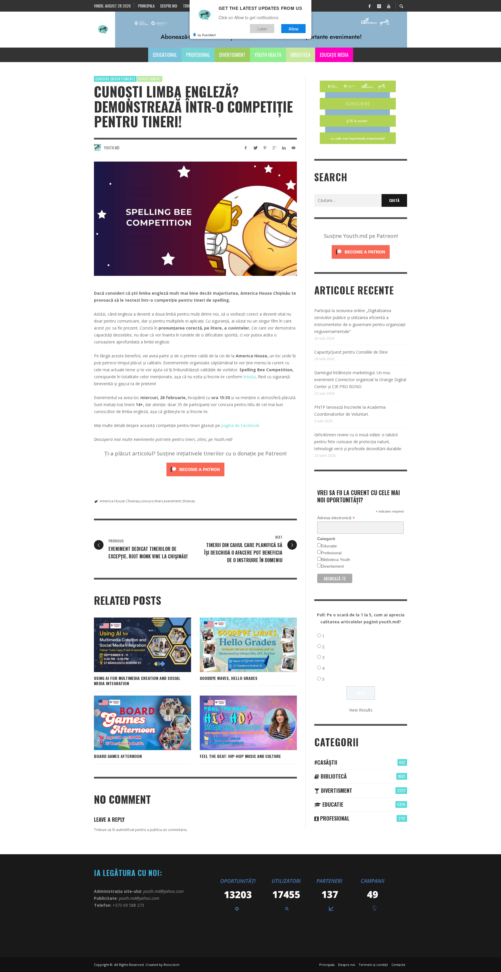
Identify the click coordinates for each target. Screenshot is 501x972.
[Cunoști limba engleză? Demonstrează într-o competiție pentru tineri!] (195, 219)
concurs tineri (152, 501)
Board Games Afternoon (118, 756)
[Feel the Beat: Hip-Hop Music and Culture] (239, 722)
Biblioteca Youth (335, 559)
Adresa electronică (336, 518)
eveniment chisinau (179, 501)
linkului (249, 376)
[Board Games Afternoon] (133, 722)
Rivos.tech (171, 964)
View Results (361, 710)
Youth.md (111, 148)
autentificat (125, 829)
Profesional (331, 553)
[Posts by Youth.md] (97, 147)
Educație (329, 546)
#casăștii (325, 762)
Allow (293, 29)
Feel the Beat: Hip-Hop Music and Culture (240, 756)
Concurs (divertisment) (115, 79)
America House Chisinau (120, 501)
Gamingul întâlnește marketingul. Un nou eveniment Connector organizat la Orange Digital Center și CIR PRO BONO (360, 379)
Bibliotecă (333, 776)
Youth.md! (223, 439)
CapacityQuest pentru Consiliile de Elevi (351, 352)
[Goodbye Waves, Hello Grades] (239, 644)
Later (262, 29)
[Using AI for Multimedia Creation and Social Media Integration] (133, 644)
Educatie (332, 804)
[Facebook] (369, 6)
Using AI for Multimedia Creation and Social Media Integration (137, 680)
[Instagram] (379, 6)
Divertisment (150, 79)
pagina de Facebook (240, 425)
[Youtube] (388, 6)
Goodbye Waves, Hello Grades (228, 678)
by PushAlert (207, 34)
